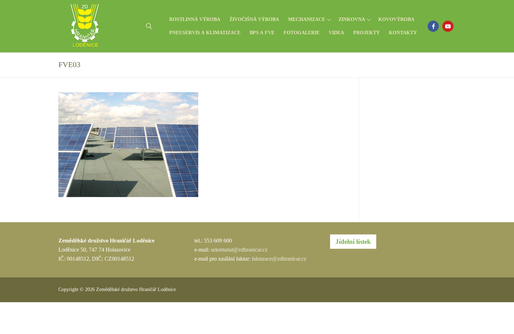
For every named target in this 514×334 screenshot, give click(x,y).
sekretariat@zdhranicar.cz (239, 250)
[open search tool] (149, 26)
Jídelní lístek (353, 241)
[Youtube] (448, 26)
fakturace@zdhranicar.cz (279, 259)
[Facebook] (433, 26)
